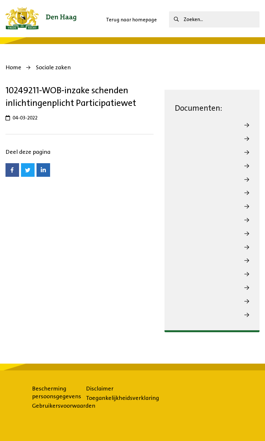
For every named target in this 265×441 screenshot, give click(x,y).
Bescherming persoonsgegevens (56, 392)
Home (13, 67)
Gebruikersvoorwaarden (63, 406)
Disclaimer (99, 388)
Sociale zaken (53, 67)
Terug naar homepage (131, 19)
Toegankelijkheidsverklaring (122, 398)
